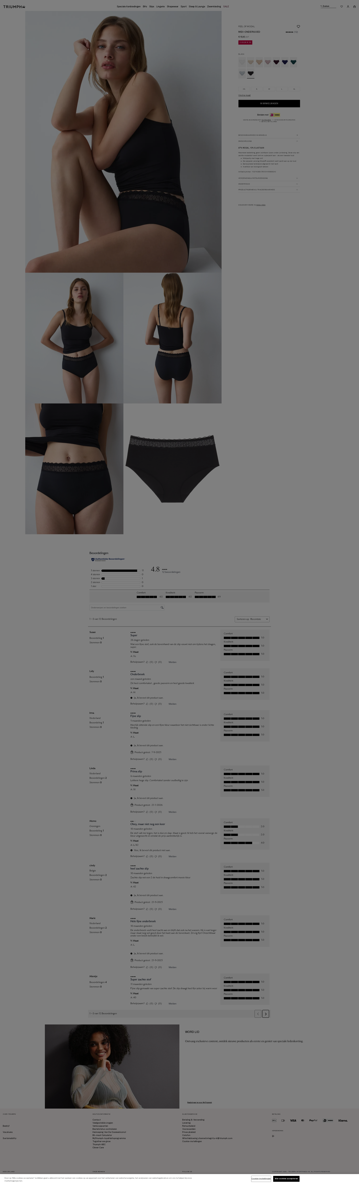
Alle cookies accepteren (286, 1179)
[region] (179, 1179)
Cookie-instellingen (261, 1179)
